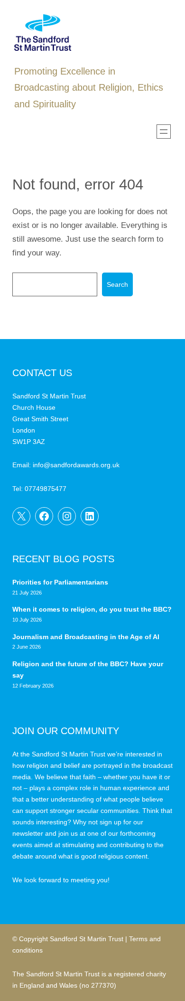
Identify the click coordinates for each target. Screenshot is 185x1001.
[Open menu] (164, 131)
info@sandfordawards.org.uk (76, 465)
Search (117, 284)
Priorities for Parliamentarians (60, 582)
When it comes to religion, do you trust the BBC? (92, 609)
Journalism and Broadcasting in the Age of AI (86, 637)
